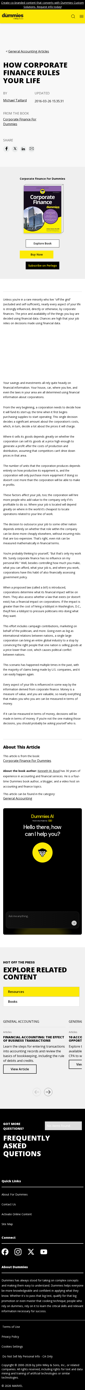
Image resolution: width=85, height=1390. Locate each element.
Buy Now (37, 254)
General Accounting (17, 798)
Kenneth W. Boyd (49, 771)
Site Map (7, 1224)
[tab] (41, 992)
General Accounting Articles (28, 51)
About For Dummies (15, 1194)
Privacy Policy (10, 1336)
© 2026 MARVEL (12, 1386)
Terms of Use (11, 1327)
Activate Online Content (17, 1214)
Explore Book (43, 243)
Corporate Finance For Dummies (19, 121)
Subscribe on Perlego (42, 265)
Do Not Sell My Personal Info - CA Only (27, 1356)
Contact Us (9, 1204)
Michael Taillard (15, 100)
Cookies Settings (12, 1346)
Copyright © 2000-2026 (16, 1365)
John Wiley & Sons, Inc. (50, 1365)
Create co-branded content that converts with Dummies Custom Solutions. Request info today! (42, 5)
